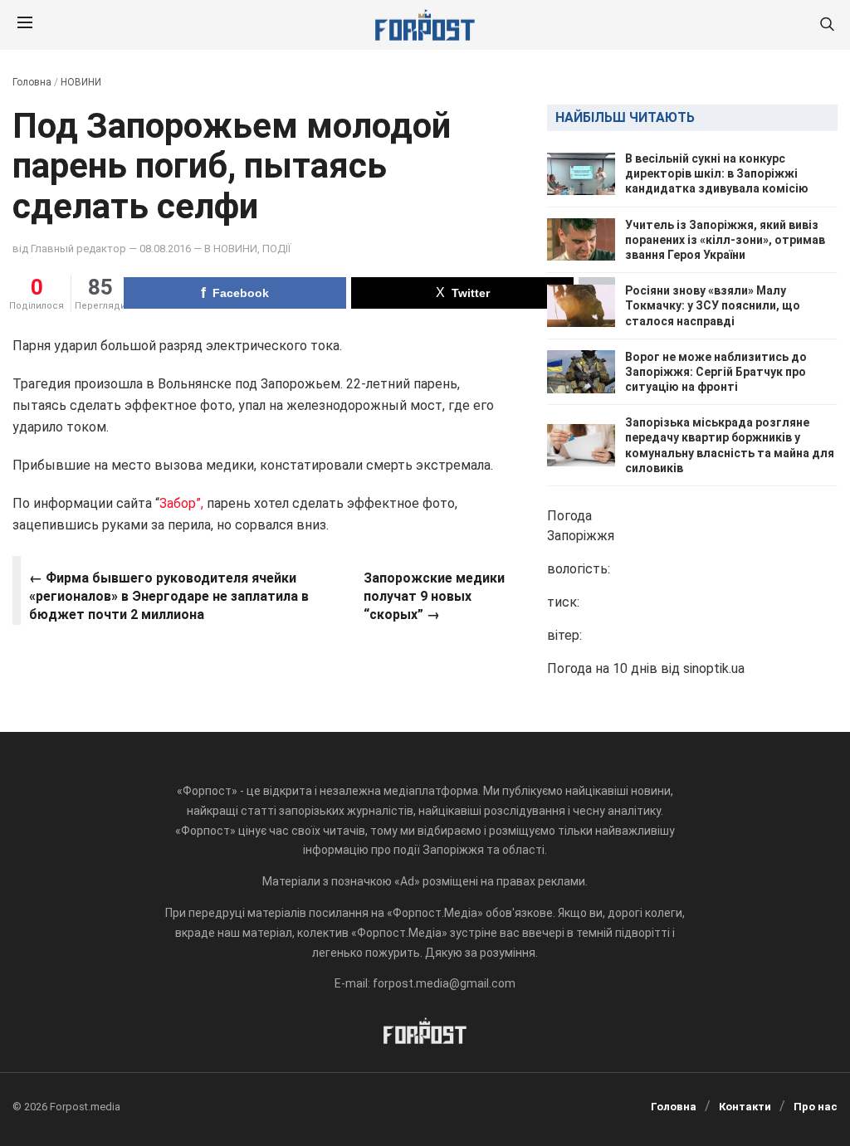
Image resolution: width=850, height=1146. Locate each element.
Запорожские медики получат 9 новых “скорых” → (434, 596)
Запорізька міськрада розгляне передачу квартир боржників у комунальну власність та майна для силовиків (729, 445)
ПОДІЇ (276, 248)
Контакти (745, 1106)
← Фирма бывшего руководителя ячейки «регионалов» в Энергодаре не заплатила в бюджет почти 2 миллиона (169, 596)
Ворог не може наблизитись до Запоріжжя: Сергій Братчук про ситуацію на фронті (716, 371)
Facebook (240, 293)
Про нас (816, 1106)
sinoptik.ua (714, 668)
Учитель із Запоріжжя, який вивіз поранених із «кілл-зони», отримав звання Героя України (725, 239)
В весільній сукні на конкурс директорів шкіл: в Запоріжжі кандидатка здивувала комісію (716, 173)
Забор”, (181, 503)
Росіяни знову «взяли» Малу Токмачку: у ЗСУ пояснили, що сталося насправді (712, 305)
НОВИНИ (81, 82)
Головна (31, 82)
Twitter (471, 293)
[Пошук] (827, 25)
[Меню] (24, 25)
